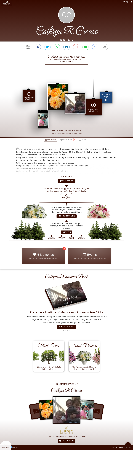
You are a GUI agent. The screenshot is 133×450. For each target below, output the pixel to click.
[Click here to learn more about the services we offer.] (66, 430)
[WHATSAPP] (57, 47)
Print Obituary (68, 181)
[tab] (50, 140)
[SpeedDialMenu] (128, 445)
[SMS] (86, 47)
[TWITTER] (47, 47)
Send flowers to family (66, 216)
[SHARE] (95, 47)
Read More (66, 176)
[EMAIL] (76, 47)
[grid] (66, 104)
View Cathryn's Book (66, 327)
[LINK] (105, 47)
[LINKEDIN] (66, 47)
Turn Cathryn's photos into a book (66, 130)
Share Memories (67, 441)
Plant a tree (66, 232)
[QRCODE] (28, 47)
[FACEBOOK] (38, 47)
